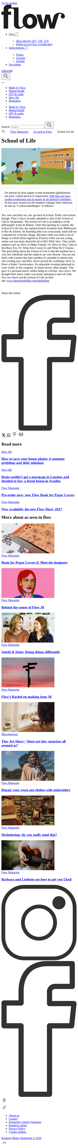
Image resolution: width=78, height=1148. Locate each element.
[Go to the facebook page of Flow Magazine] (39, 1095)
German (20, 58)
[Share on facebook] (39, 429)
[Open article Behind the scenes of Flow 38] (27, 596)
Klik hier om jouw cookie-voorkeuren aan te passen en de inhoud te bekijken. (38, 197)
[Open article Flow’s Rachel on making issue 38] (27, 686)
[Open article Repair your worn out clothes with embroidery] (27, 779)
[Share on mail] (21, 436)
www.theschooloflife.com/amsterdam (28, 280)
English (20, 61)
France (20, 54)
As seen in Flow (42, 131)
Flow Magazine (19, 131)
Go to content (9, 3)
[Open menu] (2, 82)
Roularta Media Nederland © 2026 (21, 1138)
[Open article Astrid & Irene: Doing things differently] (27, 641)
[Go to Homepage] (33, 27)
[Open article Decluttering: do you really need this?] (27, 824)
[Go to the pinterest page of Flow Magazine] (4, 1102)
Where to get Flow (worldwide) (34, 44)
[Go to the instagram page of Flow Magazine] (39, 959)
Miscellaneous (9, 734)
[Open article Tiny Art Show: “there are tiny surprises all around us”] (27, 730)
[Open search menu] (5, 76)
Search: (5, 126)
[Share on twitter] (4, 436)
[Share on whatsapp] (9, 436)
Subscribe (7, 70)
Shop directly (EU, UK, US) (32, 41)
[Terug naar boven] (4, 1144)
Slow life (6, 451)
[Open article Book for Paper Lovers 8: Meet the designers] (27, 552)
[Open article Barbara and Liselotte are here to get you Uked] (27, 869)
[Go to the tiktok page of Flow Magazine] (4, 1109)
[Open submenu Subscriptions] (26, 48)
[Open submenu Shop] (16, 34)
